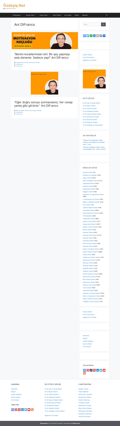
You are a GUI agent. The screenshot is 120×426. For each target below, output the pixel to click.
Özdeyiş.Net (14, 5)
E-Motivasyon (17, 15)
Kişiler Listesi (44, 15)
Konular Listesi (30, 15)
